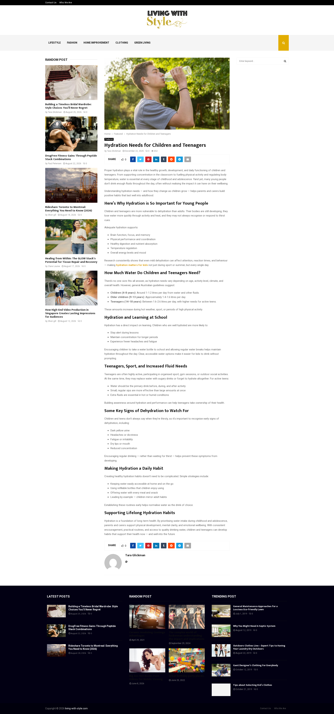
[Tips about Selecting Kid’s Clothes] (221, 690)
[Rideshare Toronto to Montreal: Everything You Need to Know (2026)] (71, 185)
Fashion (72, 42)
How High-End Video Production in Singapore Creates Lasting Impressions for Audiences (70, 313)
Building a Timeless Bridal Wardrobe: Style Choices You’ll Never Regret (68, 106)
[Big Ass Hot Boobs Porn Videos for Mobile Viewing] (147, 660)
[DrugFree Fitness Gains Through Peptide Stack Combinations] (71, 134)
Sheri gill (52, 215)
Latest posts (58, 596)
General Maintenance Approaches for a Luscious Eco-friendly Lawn (255, 607)
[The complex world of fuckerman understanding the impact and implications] (187, 617)
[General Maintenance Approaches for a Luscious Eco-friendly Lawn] (221, 611)
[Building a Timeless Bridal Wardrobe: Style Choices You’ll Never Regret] (71, 82)
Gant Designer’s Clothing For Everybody (255, 665)
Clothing (122, 42)
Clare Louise (54, 266)
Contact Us (50, 2)
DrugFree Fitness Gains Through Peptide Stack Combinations (71, 157)
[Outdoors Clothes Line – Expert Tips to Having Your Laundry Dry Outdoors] (221, 650)
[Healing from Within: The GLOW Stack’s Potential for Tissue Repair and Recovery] (71, 236)
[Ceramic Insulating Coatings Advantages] (147, 617)
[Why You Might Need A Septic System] (221, 630)
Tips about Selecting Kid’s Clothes (252, 685)
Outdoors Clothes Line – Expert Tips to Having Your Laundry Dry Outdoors (259, 647)
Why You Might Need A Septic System (254, 626)
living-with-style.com (76, 708)
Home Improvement (96, 42)
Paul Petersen (54, 163)
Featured (109, 139)
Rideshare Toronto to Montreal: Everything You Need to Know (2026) (68, 209)
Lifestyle (54, 42)
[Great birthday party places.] (187, 660)
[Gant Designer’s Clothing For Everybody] (221, 670)
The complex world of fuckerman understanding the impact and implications (186, 635)
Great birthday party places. (186, 676)
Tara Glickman (114, 151)
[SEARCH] (285, 61)
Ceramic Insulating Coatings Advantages (147, 634)
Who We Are (65, 2)
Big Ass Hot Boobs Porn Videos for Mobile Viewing (146, 678)
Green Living (142, 42)
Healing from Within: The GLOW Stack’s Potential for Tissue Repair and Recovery (71, 260)
